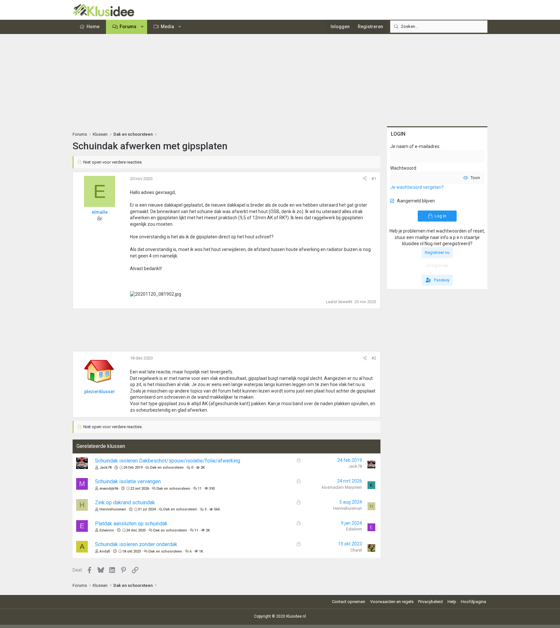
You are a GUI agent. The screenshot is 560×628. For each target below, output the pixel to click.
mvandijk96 (108, 488)
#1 (373, 178)
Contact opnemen (348, 601)
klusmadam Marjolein (342, 487)
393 (212, 488)
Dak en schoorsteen (167, 467)
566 (217, 509)
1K (201, 551)
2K (203, 467)
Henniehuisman (112, 509)
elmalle (100, 212)
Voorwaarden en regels (392, 601)
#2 (373, 358)
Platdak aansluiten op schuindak (131, 523)
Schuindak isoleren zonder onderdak (136, 544)
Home (93, 26)
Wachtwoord (403, 168)
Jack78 (105, 467)
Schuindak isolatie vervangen (128, 481)
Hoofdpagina (473, 601)
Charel (356, 550)
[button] (142, 27)
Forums (128, 26)
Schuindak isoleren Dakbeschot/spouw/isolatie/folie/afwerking (167, 461)
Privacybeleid (430, 601)
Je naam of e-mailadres (414, 146)
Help (452, 601)
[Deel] (364, 179)
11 (200, 488)
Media (167, 26)
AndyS (104, 551)
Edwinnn (106, 530)
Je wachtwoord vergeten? (417, 187)
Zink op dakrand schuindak (125, 502)
